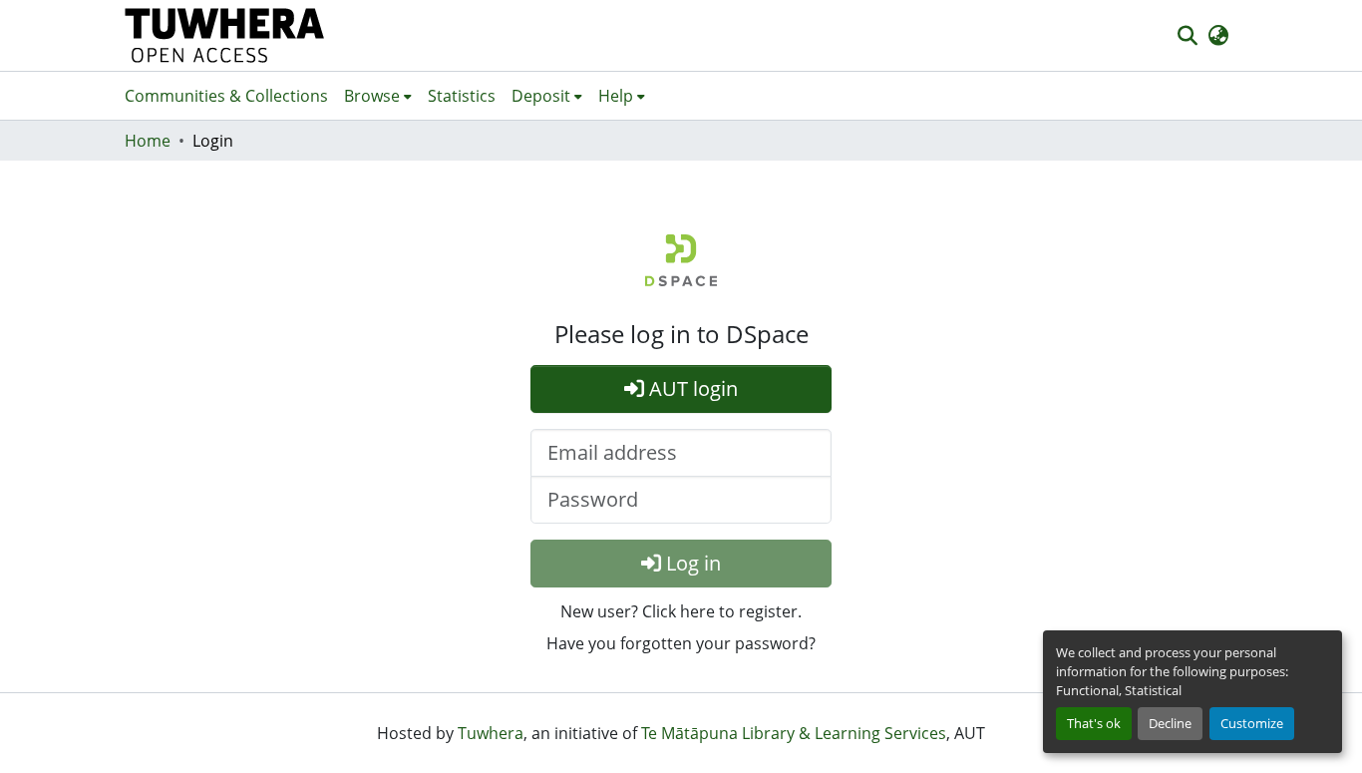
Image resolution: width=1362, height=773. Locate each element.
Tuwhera (490, 733)
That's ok (1094, 723)
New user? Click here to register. (681, 611)
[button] (225, 35)
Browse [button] (372, 96)
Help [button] (615, 96)
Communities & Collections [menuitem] (226, 96)
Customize (1251, 723)
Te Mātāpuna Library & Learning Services (793, 733)
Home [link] (147, 141)
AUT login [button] (691, 388)
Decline (1170, 723)
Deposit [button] (540, 96)
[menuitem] (378, 96)
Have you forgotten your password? (681, 643)
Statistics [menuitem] (462, 96)
